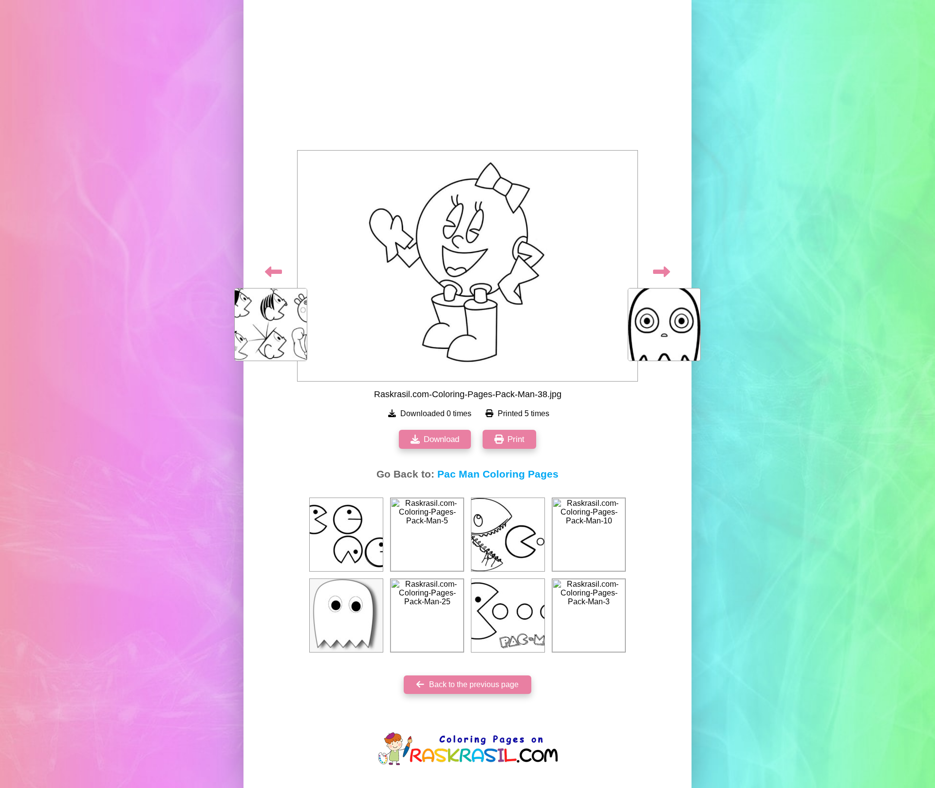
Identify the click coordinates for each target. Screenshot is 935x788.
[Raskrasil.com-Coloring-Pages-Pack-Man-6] (346, 615)
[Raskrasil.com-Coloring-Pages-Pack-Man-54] (346, 535)
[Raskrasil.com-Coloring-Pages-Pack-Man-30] (508, 535)
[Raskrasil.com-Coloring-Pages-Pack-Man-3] (589, 615)
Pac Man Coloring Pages (498, 474)
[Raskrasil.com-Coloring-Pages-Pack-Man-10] (589, 535)
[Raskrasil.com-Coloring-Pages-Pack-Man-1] (508, 615)
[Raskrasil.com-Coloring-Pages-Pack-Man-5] (427, 535)
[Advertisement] (467, 78)
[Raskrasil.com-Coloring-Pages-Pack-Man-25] (427, 615)
